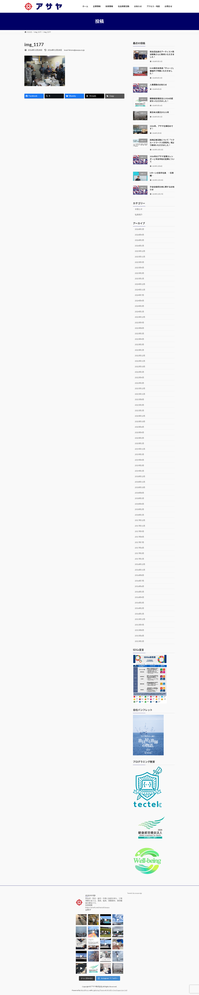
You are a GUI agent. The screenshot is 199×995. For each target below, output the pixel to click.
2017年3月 (139, 553)
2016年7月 (139, 581)
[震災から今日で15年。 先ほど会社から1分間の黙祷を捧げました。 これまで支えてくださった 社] (117, 968)
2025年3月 (139, 273)
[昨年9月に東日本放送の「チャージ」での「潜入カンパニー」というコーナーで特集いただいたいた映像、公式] (105, 956)
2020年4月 (139, 432)
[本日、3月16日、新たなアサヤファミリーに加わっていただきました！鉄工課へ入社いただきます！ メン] (105, 968)
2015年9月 (139, 624)
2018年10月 (140, 487)
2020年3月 (139, 438)
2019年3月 (139, 465)
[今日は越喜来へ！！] (81, 968)
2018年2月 (139, 509)
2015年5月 (139, 641)
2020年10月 (140, 421)
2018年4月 (139, 504)
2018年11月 (140, 482)
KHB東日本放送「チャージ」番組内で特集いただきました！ (162, 71)
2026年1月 (139, 245)
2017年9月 (139, 531)
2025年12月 (140, 251)
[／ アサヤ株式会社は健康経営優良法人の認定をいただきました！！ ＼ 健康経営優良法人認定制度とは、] (93, 968)
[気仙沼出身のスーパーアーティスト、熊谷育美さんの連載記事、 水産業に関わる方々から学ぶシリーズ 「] (93, 944)
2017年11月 (140, 526)
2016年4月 (139, 597)
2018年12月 (140, 476)
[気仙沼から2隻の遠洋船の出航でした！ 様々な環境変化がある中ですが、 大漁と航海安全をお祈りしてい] (105, 944)
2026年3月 (139, 240)
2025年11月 (140, 256)
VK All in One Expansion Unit (117, 990)
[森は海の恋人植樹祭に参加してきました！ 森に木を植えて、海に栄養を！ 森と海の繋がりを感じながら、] (117, 931)
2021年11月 (140, 394)
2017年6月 (139, 548)
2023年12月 (140, 317)
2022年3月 (139, 383)
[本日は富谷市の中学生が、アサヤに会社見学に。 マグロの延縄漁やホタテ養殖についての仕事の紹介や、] (117, 944)
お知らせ (138, 209)
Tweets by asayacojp (134, 893)
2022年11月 (140, 361)
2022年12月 (140, 355)
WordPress (85, 990)
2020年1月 (139, 443)
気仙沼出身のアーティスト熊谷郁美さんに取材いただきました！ (162, 54)
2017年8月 (139, 537)
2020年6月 (139, 427)
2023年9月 (139, 322)
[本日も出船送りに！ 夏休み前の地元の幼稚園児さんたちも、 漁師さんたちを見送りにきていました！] (81, 931)
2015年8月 (139, 630)
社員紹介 (138, 214)
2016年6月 (139, 586)
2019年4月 (139, 460)
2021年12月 (140, 388)
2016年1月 (139, 613)
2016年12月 (140, 564)
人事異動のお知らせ (158, 84)
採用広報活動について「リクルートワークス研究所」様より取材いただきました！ (162, 142)
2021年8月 (139, 399)
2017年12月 (140, 520)
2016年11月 (140, 569)
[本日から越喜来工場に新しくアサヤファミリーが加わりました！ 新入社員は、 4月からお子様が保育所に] (93, 956)
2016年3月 (139, 602)
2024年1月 (139, 311)
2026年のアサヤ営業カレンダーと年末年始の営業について (162, 159)
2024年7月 (139, 295)
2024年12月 (140, 284)
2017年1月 (139, 559)
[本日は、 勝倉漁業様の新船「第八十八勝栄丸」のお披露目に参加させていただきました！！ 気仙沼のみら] (81, 956)
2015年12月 (140, 619)
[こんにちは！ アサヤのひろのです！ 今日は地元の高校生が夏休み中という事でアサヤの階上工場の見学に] (93, 919)
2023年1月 (139, 350)
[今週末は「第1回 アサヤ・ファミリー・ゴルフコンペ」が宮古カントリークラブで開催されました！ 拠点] (105, 931)
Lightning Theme (99, 990)
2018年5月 (139, 498)
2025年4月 (139, 267)
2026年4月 (139, 234)
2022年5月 (139, 372)
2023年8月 (139, 328)
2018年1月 (139, 515)
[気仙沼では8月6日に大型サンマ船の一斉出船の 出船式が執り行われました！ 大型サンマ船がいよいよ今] (105, 919)
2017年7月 (139, 542)
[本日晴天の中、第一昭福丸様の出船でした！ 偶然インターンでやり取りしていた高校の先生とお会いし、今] (117, 919)
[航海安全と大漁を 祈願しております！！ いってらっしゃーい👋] (93, 931)
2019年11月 (140, 449)
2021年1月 (139, 410)
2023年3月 (139, 344)
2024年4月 (139, 300)
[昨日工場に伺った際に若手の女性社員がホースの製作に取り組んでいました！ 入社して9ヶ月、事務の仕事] (81, 919)
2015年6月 (139, 636)
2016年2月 (139, 608)
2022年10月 (140, 366)
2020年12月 (140, 416)
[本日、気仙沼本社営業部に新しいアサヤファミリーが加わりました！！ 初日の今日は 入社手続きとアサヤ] (81, 944)
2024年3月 (139, 306)
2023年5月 (139, 333)
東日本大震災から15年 (159, 112)
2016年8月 (139, 575)
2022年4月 (139, 377)
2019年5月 (139, 454)
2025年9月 (139, 262)
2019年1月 (139, 471)
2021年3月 (139, 405)
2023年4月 (139, 339)
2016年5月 (139, 592)
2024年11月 (140, 289)
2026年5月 (139, 229)
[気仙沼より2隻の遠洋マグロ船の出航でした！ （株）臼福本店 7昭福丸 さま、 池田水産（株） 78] (117, 956)
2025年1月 (139, 278)
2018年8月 (139, 493)
